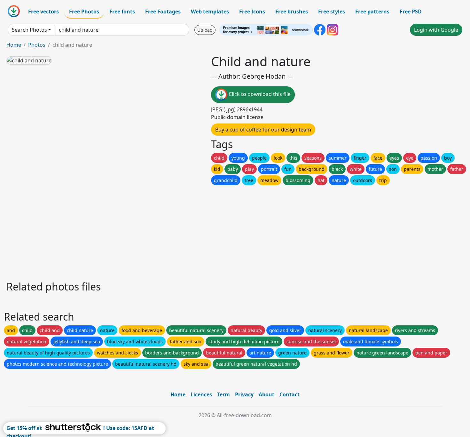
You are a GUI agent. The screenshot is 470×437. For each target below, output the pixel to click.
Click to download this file (259, 94)
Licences (201, 394)
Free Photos (84, 11)
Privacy (244, 394)
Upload (205, 30)
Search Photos (29, 29)
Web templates (210, 11)
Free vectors (43, 11)
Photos (36, 44)
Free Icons (252, 11)
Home (13, 44)
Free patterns (372, 11)
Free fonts (122, 11)
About (266, 394)
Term (223, 394)
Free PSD (411, 11)
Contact (289, 394)
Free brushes (291, 11)
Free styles (331, 11)
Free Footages (163, 11)
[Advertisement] (197, 231)
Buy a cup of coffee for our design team (263, 129)
